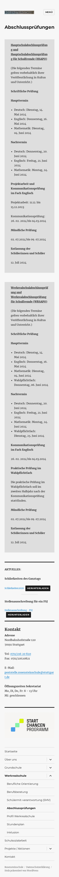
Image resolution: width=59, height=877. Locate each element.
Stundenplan (15, 824)
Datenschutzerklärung (38, 867)
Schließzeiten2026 (14, 588)
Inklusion (13, 832)
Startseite (11, 751)
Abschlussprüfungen (21, 808)
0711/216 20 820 (20, 653)
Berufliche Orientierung (22, 783)
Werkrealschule (15, 775)
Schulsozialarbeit (16, 840)
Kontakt (10, 856)
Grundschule (13, 767)
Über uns (11, 759)
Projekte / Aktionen (17, 848)
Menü (49, 12)
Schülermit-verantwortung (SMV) (28, 800)
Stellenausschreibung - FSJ (19, 610)
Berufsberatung (17, 792)
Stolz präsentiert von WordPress (21, 870)
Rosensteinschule (14, 867)
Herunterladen (38, 588)
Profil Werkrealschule (21, 816)
